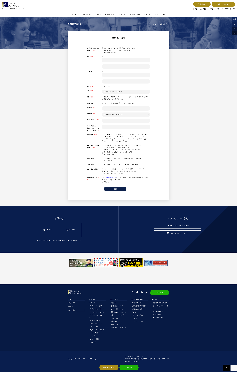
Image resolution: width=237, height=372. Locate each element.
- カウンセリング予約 (137, 321)
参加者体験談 (109, 14)
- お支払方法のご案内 (137, 309)
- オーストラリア (94, 333)
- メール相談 (134, 318)
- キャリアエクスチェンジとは (160, 307)
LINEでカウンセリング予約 (179, 233)
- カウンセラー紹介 (157, 311)
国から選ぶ (75, 14)
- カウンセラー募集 (157, 317)
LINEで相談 (159, 292)
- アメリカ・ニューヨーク (96, 309)
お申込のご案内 (135, 14)
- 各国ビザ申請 (114, 324)
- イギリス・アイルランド (96, 330)
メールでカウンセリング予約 (179, 225)
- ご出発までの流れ (136, 303)
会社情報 (147, 14)
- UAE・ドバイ (93, 303)
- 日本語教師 (113, 321)
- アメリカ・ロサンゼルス (96, 312)
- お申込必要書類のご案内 (138, 306)
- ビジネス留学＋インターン (118, 309)
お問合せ (72, 229)
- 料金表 (133, 312)
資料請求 (49, 229)
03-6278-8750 (204, 8)
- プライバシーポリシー (138, 315)
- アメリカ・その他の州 (95, 306)
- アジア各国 (92, 342)
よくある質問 (121, 14)
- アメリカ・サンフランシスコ (97, 316)
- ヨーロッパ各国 (94, 339)
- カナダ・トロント (94, 327)
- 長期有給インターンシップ (118, 312)
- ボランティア (114, 318)
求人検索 (98, 14)
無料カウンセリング (110, 367)
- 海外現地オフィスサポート (118, 327)
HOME (155, 24)
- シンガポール (93, 336)
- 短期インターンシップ (117, 315)
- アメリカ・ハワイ (94, 320)
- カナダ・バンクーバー (95, 324)
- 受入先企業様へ (157, 314)
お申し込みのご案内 (137, 299)
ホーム (69, 299)
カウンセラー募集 (160, 14)
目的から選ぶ (87, 14)
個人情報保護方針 (111, 177)
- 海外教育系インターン (117, 306)
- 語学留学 (113, 303)
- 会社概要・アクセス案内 (159, 303)
